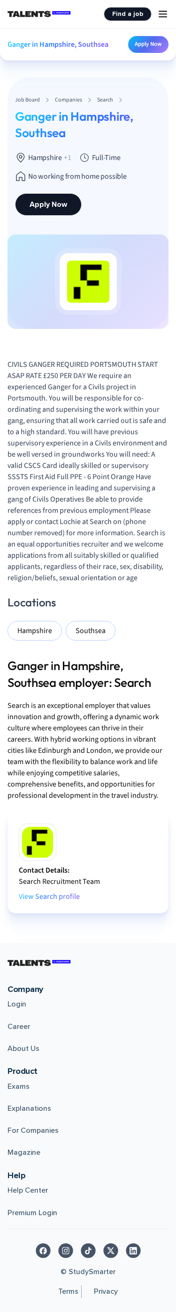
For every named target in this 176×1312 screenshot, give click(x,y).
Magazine (24, 1152)
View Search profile (49, 896)
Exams (19, 1086)
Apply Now (148, 44)
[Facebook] (43, 1250)
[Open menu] (162, 14)
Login (17, 1004)
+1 (67, 158)
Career (19, 1026)
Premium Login (32, 1212)
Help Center (28, 1190)
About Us (23, 1048)
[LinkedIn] (133, 1250)
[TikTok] (88, 1250)
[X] (110, 1250)
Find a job (127, 14)
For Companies (33, 1130)
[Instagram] (65, 1250)
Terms (68, 1291)
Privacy (106, 1291)
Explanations (29, 1108)
